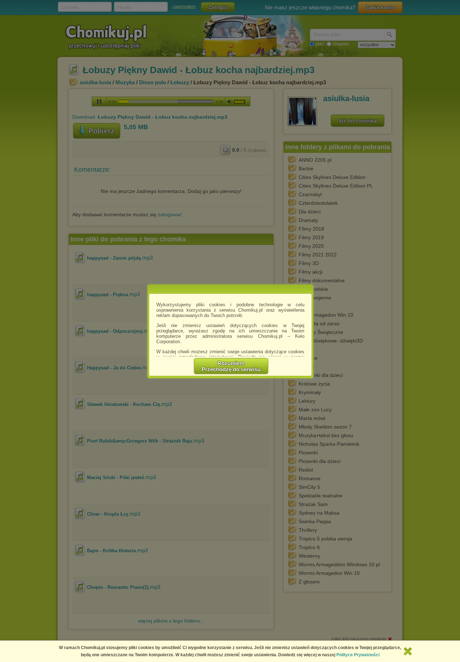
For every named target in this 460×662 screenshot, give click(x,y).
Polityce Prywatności (358, 654)
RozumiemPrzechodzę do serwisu (231, 366)
